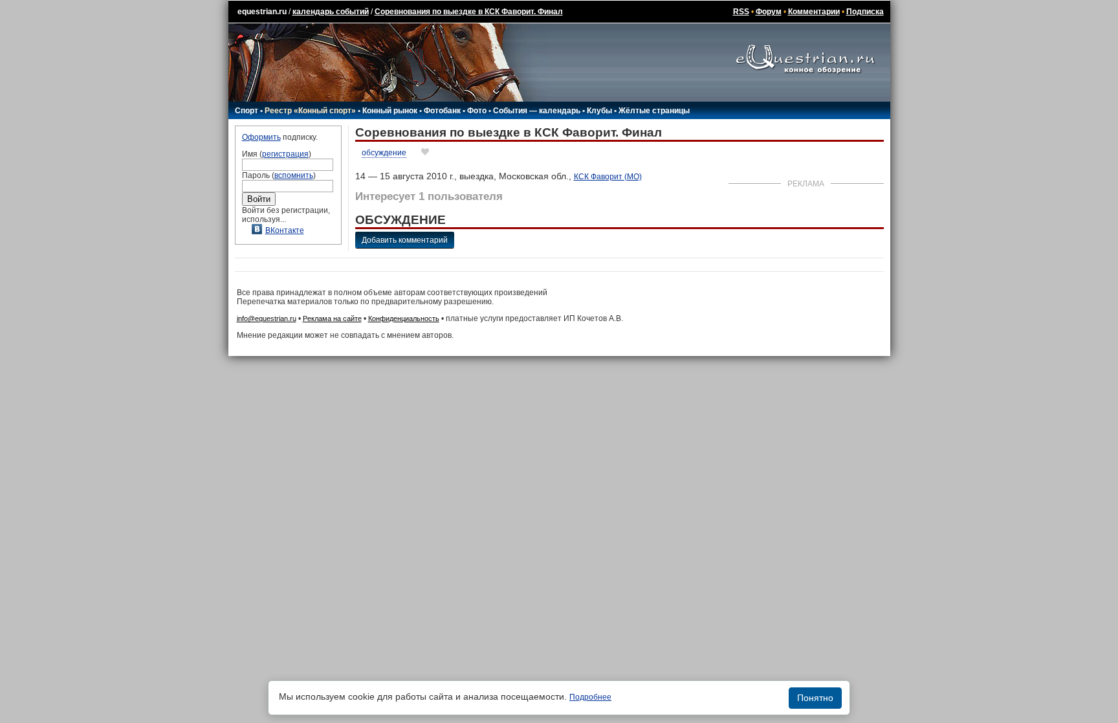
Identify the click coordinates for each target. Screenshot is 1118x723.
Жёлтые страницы (654, 110)
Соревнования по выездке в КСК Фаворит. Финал (469, 11)
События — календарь (536, 110)
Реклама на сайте (332, 318)
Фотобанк (442, 110)
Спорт (246, 110)
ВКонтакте (284, 230)
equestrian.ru (262, 11)
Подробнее (590, 697)
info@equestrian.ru (266, 318)
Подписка (865, 11)
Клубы (599, 110)
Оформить (261, 137)
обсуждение (384, 152)
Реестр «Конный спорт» (310, 110)
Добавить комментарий (405, 240)
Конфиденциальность (403, 318)
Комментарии (814, 11)
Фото (477, 110)
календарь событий (330, 11)
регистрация (285, 154)
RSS (741, 11)
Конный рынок (389, 110)
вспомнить (293, 175)
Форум (769, 11)
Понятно (815, 698)
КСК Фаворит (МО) (608, 176)
